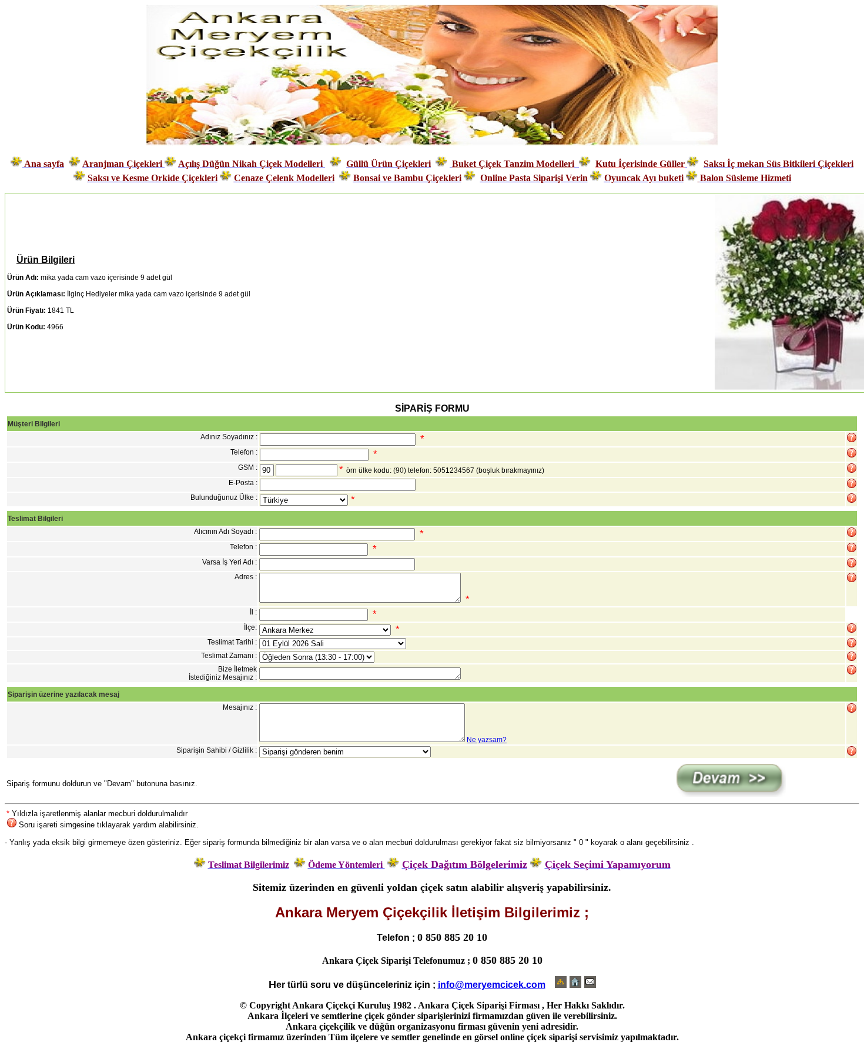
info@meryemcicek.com (491, 985)
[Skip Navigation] (561, 984)
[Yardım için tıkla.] (851, 437)
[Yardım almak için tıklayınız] (851, 452)
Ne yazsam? (487, 740)
